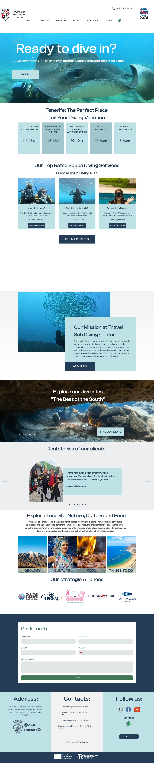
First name (26, 637)
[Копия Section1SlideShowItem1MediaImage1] (77, 504)
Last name (83, 637)
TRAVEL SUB (19, 12)
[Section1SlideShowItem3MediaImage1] (74, 504)
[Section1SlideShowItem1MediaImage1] (69, 504)
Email (24, 648)
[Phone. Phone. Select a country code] (82, 653)
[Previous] (6, 481)
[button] (45, 20)
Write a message (28, 659)
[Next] (148, 481)
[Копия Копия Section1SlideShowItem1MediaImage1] (85, 504)
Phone (81, 648)
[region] (32, 554)
